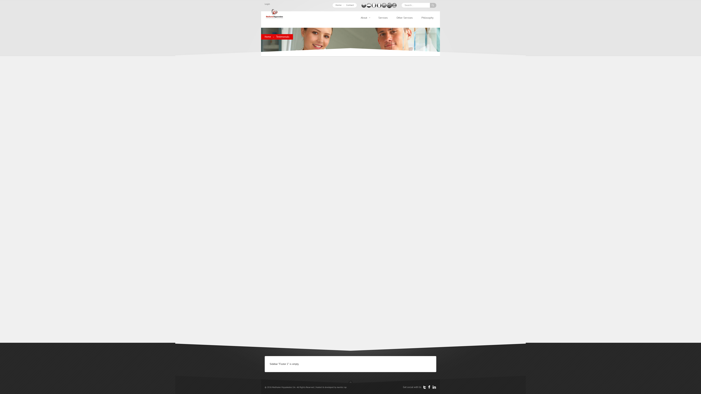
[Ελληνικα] (389, 7)
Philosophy (428, 17)
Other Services (405, 17)
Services (383, 17)
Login (267, 4)
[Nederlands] (368, 7)
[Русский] (363, 7)
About (364, 17)
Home (339, 5)
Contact (350, 5)
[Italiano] (374, 7)
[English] (384, 7)
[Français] (379, 7)
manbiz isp (342, 387)
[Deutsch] (394, 7)
